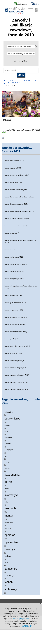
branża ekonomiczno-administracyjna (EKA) (19, 197)
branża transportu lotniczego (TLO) (16, 382)
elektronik (8, 438)
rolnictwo (8, 556)
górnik (8, 481)
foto (6, 456)
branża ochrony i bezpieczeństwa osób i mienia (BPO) (21, 287)
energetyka (9, 450)
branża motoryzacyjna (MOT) (14, 279)
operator (10, 535)
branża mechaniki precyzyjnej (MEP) (17, 264)
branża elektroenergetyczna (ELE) (16, 204)
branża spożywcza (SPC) (13, 353)
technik (9, 582)
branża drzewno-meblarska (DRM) (16, 190)
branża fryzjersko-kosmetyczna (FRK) (17, 218)
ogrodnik (8, 528)
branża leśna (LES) (11, 250)
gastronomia (12, 474)
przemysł (10, 549)
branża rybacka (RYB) (12, 339)
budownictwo (12, 418)
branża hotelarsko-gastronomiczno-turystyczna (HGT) (20, 241)
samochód (11, 568)
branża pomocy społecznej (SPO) (16, 317)
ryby (6, 562)
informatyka (12, 495)
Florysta (6, 119)
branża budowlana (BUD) (13, 168)
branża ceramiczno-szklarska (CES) (17, 175)
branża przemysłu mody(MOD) (15, 324)
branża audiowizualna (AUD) (14, 161)
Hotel (7, 489)
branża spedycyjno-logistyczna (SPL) (17, 346)
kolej (6, 502)
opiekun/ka (11, 542)
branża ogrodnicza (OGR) (13, 295)
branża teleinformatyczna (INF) (15, 361)
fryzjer (7, 462)
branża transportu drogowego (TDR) (16, 368)
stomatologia (9, 575)
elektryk (8, 444)
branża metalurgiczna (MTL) (14, 271)
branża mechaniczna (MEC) (14, 257)
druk (6, 431)
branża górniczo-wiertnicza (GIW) (16, 226)
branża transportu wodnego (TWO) (16, 389)
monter (9, 515)
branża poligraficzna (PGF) (14, 310)
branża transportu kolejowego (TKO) (17, 375)
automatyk (9, 412)
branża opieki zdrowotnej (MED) (15, 303)
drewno (7, 425)
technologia (11, 589)
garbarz (7, 468)
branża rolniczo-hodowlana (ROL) (16, 332)
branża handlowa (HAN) (12, 233)
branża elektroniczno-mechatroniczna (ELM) (19, 211)
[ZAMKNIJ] (27, 626)
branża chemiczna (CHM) (13, 182)
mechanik (10, 508)
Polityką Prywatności (22, 618)
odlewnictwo (9, 522)
